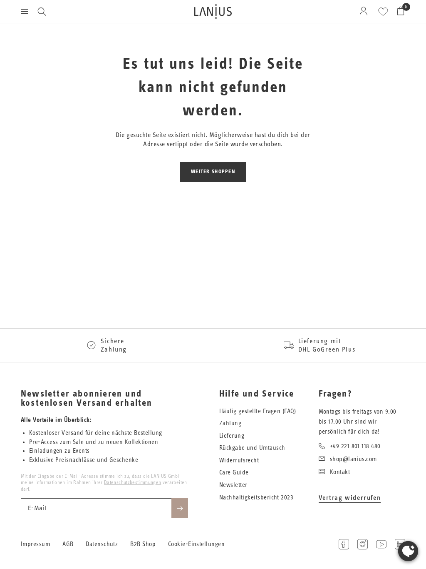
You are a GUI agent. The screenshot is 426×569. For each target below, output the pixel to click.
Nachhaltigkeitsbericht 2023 (256, 497)
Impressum (35, 544)
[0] (398, 11)
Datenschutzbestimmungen (132, 482)
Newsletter (233, 485)
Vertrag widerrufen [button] (350, 497)
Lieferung (231, 436)
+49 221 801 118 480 (355, 446)
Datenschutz (102, 544)
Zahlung (230, 423)
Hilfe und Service (256, 394)
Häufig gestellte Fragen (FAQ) (257, 411)
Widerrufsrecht (239, 460)
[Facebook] (344, 544)
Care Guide (234, 472)
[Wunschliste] (383, 11)
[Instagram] (362, 544)
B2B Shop (143, 544)
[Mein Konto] (365, 11)
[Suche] (42, 11)
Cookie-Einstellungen (196, 544)
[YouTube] (381, 544)
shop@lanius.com (353, 459)
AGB (67, 544)
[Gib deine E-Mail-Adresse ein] (179, 508)
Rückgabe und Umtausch (252, 448)
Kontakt (340, 472)
